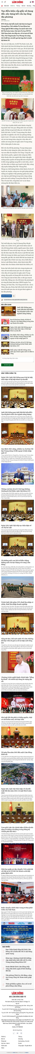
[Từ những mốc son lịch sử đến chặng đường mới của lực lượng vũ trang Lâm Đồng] (17, 587)
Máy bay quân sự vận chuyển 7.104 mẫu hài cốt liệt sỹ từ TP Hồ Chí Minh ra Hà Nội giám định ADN (17, 871)
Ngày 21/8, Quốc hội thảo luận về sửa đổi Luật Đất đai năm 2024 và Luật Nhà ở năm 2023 (16, 791)
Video (2, 1048)
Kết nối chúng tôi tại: (17, 1030)
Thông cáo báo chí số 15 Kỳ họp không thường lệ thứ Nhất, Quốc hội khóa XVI (21, 344)
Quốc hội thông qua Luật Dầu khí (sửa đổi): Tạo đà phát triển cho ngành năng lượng (25, 310)
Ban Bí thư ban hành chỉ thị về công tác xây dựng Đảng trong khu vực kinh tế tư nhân (22, 321)
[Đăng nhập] (30, 2)
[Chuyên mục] (2, 2)
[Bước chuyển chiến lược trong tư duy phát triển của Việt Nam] (17, 932)
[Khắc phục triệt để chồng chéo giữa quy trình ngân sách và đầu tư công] (5, 352)
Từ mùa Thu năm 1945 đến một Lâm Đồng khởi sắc (16, 753)
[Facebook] (21, 1033)
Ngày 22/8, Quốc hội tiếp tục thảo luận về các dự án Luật (16, 526)
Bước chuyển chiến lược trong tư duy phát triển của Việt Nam (17, 909)
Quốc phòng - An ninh (23, 1041)
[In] (13, 295)
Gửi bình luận (7, 364)
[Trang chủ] (2, 6)
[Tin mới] (5, 2)
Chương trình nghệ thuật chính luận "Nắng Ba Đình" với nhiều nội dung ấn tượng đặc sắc (17, 679)
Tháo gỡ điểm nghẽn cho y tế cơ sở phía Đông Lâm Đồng (18, 985)
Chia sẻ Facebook (7, 295)
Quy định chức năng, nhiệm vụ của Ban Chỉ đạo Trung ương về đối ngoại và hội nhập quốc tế (22, 336)
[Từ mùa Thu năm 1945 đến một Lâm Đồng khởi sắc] (17, 774)
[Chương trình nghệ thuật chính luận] (17, 702)
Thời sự (18, 5)
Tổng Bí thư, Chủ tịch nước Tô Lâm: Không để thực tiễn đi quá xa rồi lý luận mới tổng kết (17, 641)
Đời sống (29, 5)
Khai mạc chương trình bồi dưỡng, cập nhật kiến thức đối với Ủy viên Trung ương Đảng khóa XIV (19, 960)
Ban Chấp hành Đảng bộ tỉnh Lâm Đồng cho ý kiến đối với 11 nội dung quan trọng (19, 951)
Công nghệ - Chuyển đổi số (25, 1045)
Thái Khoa (3, 19)
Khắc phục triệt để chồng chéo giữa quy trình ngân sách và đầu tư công (22, 351)
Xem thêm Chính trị (8, 373)
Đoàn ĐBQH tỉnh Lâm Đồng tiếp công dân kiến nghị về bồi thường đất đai (18, 969)
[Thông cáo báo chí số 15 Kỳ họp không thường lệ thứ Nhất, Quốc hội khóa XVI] (5, 344)
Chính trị (12, 5)
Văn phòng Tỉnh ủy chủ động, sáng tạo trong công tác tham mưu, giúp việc (19, 977)
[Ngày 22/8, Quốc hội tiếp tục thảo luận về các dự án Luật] (17, 545)
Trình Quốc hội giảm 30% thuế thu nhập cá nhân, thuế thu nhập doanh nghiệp (17, 603)
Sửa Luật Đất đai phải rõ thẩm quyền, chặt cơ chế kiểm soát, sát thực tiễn (16, 718)
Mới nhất (6, 5)
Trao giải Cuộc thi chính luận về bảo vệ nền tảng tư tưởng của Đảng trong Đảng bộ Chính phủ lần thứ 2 (17, 829)
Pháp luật (3, 1041)
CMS (15, 1052)
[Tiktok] (13, 1033)
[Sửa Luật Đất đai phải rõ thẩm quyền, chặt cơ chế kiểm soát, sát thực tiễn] (17, 737)
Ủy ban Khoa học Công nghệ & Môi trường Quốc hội (15, 299)
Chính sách (4, 1045)
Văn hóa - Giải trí (5, 1043)
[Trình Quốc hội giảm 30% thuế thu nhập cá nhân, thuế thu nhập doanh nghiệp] (17, 623)
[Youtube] (17, 1033)
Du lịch (20, 1043)
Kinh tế (23, 5)
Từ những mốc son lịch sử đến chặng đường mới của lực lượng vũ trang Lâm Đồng (15, 562)
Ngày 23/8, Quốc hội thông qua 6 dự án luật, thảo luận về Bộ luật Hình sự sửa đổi (21, 329)
